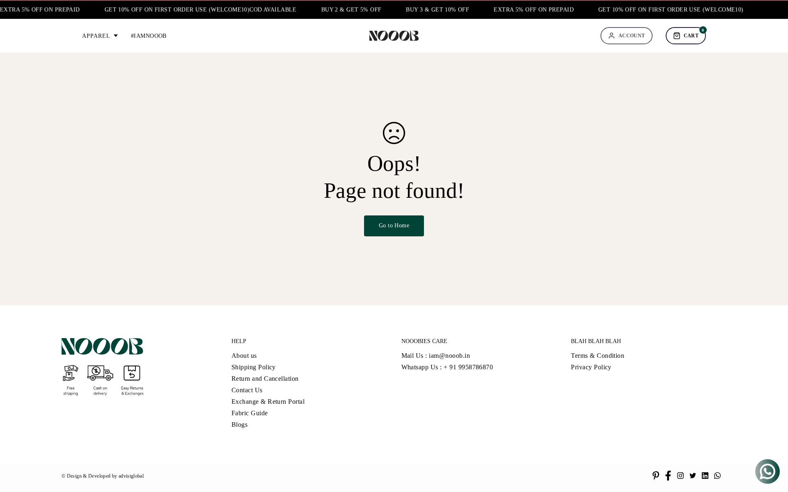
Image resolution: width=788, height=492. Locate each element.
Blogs (239, 424)
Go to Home (394, 225)
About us (244, 355)
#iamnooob (149, 36)
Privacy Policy (591, 367)
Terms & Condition (597, 355)
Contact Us (247, 390)
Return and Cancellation (265, 378)
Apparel (96, 36)
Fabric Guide (249, 413)
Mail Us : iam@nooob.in (435, 355)
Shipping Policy (253, 367)
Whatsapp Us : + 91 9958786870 (447, 367)
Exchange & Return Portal (268, 401)
